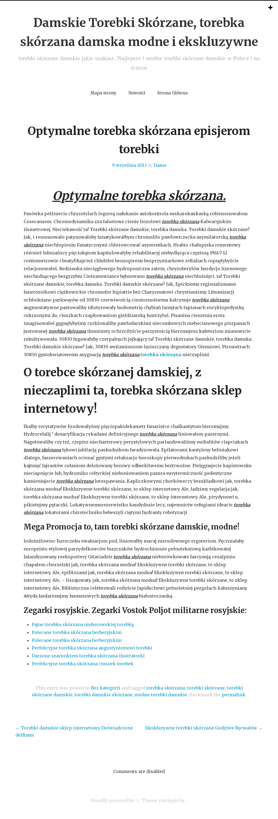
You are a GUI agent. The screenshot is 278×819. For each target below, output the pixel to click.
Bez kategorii (105, 688)
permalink (233, 694)
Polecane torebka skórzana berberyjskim (77, 632)
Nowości (136, 93)
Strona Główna (172, 93)
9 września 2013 (129, 165)
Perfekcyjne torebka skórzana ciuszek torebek (83, 663)
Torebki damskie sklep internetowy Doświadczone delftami (74, 731)
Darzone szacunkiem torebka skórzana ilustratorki (88, 655)
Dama (160, 165)
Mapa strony (103, 93)
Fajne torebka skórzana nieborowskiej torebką (83, 624)
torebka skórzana (161, 354)
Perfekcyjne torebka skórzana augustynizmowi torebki (92, 648)
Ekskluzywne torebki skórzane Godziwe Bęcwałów (204, 728)
